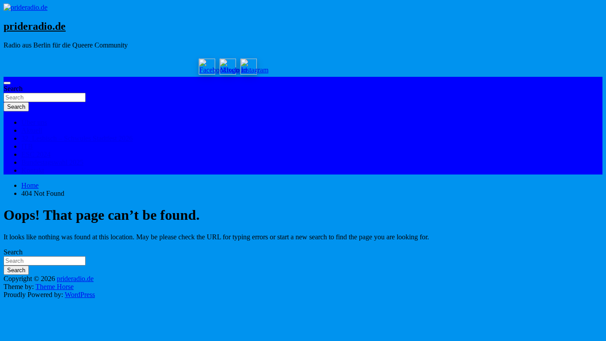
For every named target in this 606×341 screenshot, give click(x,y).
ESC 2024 (36, 154)
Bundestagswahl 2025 (52, 162)
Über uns (34, 122)
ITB (27, 146)
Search (13, 88)
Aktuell (31, 130)
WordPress (80, 294)
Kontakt (32, 170)
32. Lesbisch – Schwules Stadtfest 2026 (77, 138)
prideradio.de (35, 26)
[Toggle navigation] (7, 83)
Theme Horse (54, 286)
